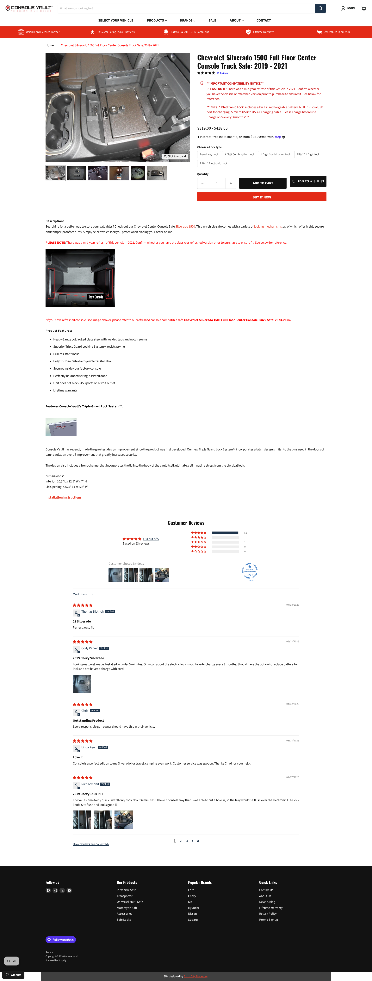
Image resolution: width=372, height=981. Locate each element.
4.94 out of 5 (151, 539)
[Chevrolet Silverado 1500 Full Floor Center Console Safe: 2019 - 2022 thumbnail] (55, 173)
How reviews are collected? (91, 844)
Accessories (124, 914)
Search (49, 952)
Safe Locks (124, 920)
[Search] (320, 8)
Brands (186, 20)
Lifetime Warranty (270, 908)
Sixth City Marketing (196, 976)
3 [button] (187, 841)
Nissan (192, 914)
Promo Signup (268, 920)
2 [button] (181, 841)
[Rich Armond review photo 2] (103, 819)
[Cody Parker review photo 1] (82, 683)
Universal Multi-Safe (130, 902)
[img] (82, 605)
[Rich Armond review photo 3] (123, 819)
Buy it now (262, 197)
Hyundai (193, 908)
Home (50, 46)
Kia (190, 902)
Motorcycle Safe (127, 908)
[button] (199, 533)
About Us (265, 896)
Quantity (203, 174)
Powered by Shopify (56, 960)
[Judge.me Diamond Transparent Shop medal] (249, 571)
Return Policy (267, 914)
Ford (191, 890)
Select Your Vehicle (115, 20)
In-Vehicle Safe (126, 890)
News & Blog (267, 902)
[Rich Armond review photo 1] (82, 819)
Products (156, 20)
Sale (212, 20)
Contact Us (266, 890)
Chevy (192, 896)
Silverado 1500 (185, 226)
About (235, 20)
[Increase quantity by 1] (231, 183)
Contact (264, 20)
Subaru (193, 920)
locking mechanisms (268, 226)
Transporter (125, 896)
